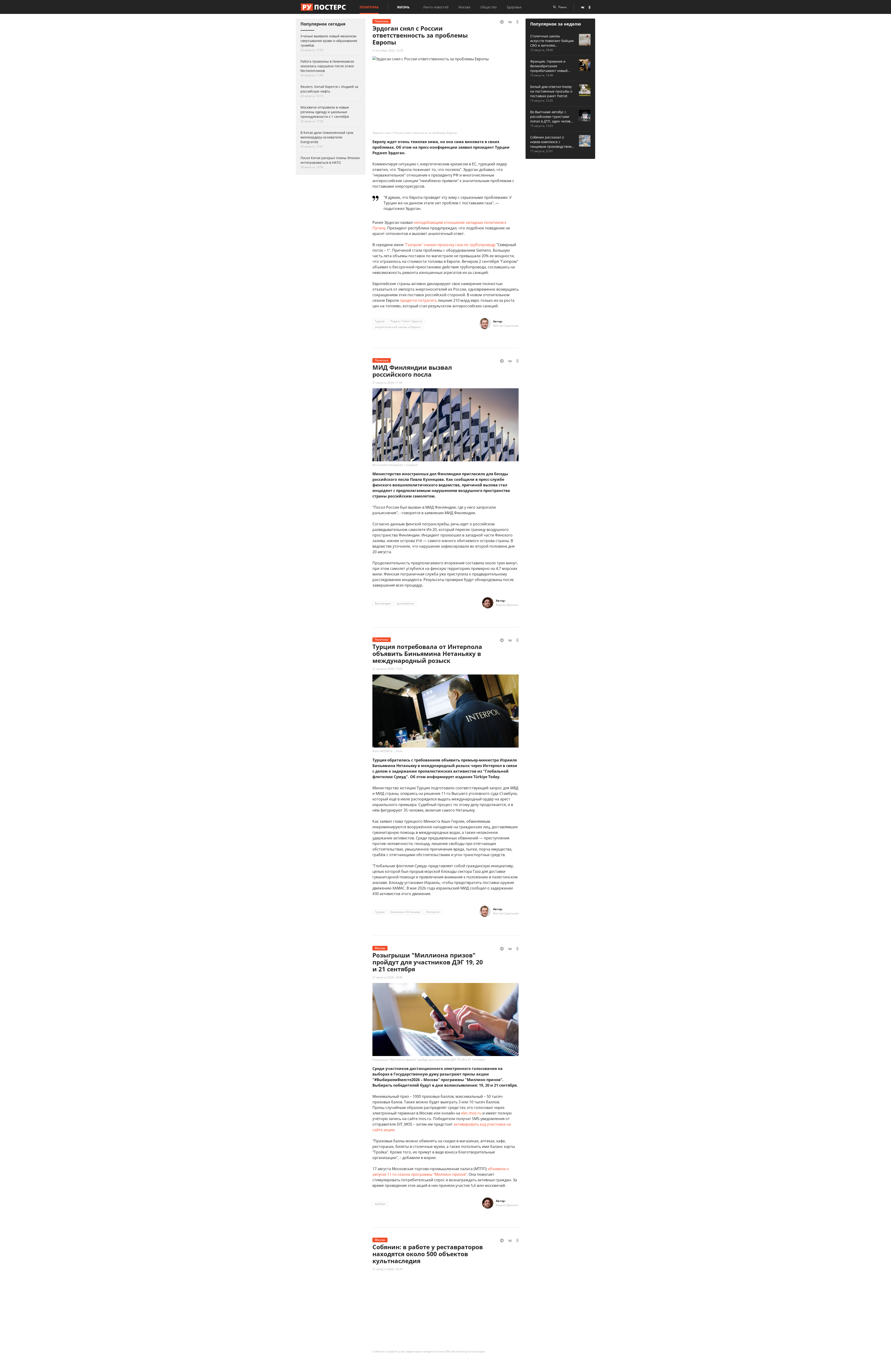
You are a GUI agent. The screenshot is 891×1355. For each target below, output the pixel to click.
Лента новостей (436, 7)
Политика (369, 7)
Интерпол (433, 912)
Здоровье (514, 7)
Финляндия (383, 603)
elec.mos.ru (471, 1113)
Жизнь (403, 7)
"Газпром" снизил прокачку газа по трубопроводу (449, 244)
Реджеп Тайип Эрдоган (407, 321)
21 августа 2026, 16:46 (387, 977)
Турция (380, 321)
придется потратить (418, 300)
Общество (488, 7)
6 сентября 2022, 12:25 (387, 50)
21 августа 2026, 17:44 (387, 383)
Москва (464, 7)
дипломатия (405, 603)
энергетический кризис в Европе (398, 327)
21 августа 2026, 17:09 (387, 669)
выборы (380, 1204)
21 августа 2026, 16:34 (387, 1269)
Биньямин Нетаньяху (405, 912)
